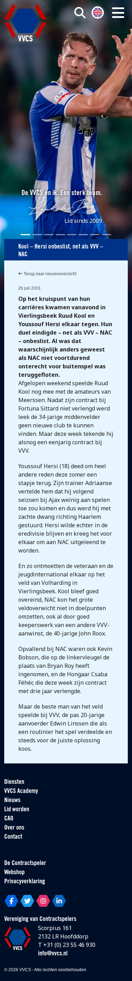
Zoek (91, 41)
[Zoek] (80, 12)
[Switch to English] (97, 12)
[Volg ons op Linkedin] (59, 901)
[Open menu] (118, 12)
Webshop (14, 873)
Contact (13, 837)
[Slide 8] (106, 235)
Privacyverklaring (24, 882)
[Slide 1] (25, 235)
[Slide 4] (60, 235)
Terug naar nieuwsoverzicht (49, 273)
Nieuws (12, 801)
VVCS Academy (21, 791)
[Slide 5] (72, 235)
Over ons (14, 828)
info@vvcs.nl (53, 954)
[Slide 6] (83, 235)
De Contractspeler (25, 863)
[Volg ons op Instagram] (43, 901)
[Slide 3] (49, 235)
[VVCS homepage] (25, 22)
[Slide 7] (95, 235)
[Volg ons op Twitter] (27, 901)
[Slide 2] (37, 235)
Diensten (14, 782)
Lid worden (16, 810)
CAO (8, 819)
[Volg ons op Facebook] (11, 901)
